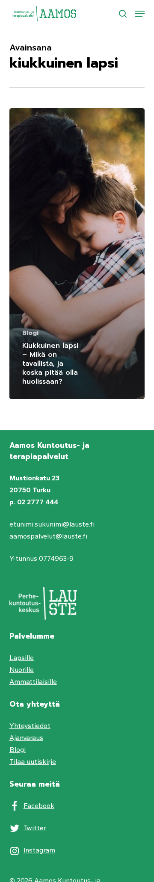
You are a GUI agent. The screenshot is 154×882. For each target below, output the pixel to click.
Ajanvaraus (26, 738)
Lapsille (21, 658)
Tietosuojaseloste (37, 570)
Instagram (39, 850)
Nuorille (21, 670)
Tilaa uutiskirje (32, 762)
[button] (140, 13)
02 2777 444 (37, 502)
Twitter (35, 828)
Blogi (30, 333)
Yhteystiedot (29, 726)
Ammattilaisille (33, 682)
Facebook (39, 806)
